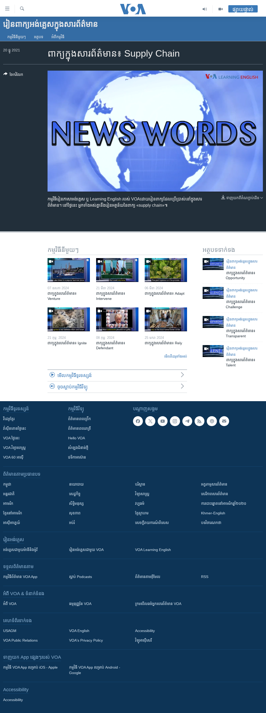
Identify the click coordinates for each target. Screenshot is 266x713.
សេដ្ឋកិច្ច (75, 494)
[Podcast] (212, 421)
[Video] (220, 9)
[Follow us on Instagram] (175, 421)
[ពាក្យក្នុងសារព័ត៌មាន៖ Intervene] (117, 270)
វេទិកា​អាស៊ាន (77, 457)
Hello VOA (76, 438)
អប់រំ (72, 523)
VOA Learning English (153, 550)
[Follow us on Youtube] (163, 421)
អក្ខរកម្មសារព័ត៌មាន (214, 484)
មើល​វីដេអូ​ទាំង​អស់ (175, 356)
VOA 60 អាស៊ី (13, 457)
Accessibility (145, 631)
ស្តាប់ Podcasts (80, 577)
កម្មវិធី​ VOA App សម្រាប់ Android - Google (94, 670)
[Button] (13, 75)
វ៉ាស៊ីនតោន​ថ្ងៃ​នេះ (14, 428)
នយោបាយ (76, 484)
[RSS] (199, 421)
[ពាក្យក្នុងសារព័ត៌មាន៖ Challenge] (213, 293)
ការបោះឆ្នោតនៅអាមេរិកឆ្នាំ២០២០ (223, 503)
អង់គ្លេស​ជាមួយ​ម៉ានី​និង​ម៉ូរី (20, 550)
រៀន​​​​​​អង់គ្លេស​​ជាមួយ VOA (86, 550)
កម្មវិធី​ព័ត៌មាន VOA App (20, 577)
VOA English (79, 631)
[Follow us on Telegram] (187, 421)
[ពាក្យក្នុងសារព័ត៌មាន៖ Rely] (166, 319)
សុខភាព (75, 513)
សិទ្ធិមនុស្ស (76, 503)
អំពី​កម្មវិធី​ (57, 37)
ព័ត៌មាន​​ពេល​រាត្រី (79, 428)
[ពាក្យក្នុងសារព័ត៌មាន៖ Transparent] (213, 322)
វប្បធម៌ (139, 503)
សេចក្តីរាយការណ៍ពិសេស (152, 523)
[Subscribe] (224, 421)
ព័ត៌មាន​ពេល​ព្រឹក (79, 419)
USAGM (9, 631)
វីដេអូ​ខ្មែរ (9, 419)
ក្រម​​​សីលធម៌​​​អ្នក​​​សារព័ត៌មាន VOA (158, 604)
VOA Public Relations (20, 640)
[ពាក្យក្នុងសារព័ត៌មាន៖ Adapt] (166, 270)
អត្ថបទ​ (38, 37)
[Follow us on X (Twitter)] (150, 421)
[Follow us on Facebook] (138, 421)
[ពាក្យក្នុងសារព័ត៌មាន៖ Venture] (69, 270)
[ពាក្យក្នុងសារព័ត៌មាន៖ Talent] (213, 351)
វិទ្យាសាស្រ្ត (142, 494)
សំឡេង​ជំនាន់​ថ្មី (78, 448)
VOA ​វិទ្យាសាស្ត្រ (14, 448)
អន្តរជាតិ (9, 494)
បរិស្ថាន (140, 484)
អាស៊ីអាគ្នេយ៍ (11, 523)
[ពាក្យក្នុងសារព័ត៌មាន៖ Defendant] (117, 319)
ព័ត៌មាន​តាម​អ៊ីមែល (147, 577)
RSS (204, 577)
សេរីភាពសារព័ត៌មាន (214, 494)
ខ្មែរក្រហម (142, 513)
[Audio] (205, 9)
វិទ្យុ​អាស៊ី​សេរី (143, 640)
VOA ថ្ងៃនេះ (11, 438)
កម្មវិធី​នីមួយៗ (16, 37)
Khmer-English (213, 513)
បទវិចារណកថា (211, 523)
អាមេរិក (8, 503)
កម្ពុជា (7, 484)
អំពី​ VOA (9, 604)
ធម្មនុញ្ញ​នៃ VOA (80, 604)
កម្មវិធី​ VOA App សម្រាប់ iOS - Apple (30, 667)
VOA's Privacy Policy (86, 640)
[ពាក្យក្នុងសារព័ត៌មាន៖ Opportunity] (213, 264)
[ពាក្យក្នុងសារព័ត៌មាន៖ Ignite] (69, 319)
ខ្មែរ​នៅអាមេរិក (12, 513)
